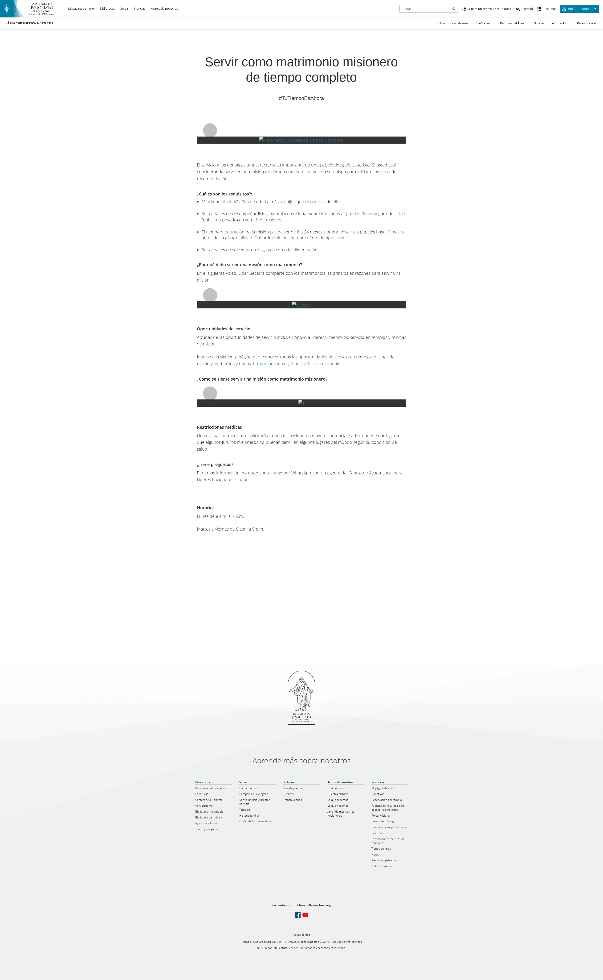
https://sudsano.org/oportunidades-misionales (297, 363)
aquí (243, 479)
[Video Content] (301, 140)
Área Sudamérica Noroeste (30, 23)
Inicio (441, 23)
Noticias (539, 23)
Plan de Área (460, 23)
